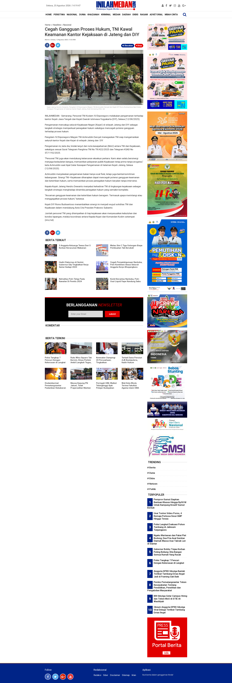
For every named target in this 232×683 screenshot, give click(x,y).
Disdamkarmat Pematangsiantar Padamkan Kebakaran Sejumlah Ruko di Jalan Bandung (55, 388)
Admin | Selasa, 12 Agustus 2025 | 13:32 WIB (60, 40)
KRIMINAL (106, 14)
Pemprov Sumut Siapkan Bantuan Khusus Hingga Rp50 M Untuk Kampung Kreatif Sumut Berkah (166, 503)
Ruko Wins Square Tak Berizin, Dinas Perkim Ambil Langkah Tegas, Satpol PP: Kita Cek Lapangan (81, 362)
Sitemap (126, 675)
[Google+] (52, 45)
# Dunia (151, 473)
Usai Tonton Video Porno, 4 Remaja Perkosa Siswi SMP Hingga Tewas (168, 516)
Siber (105, 675)
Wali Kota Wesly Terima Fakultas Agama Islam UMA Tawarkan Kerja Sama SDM (132, 388)
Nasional (67, 25)
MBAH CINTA (171, 14)
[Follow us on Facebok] (48, 677)
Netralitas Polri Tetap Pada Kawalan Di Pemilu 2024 (72, 280)
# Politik (151, 489)
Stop (139, 45)
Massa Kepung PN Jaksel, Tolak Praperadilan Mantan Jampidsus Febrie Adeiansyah (80, 388)
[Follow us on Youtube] (70, 677)
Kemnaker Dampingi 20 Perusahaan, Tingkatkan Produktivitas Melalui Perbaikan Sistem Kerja (106, 363)
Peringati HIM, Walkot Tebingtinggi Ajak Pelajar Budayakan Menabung (106, 387)
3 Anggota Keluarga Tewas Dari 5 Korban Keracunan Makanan (75, 246)
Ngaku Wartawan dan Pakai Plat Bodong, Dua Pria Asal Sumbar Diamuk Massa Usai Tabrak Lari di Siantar (166, 539)
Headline (57, 25)
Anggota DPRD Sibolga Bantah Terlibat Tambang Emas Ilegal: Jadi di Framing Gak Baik (169, 574)
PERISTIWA (59, 14)
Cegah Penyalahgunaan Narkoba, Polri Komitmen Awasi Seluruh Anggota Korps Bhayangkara (126, 264)
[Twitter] (58, 45)
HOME (49, 14)
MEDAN (116, 14)
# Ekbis (151, 478)
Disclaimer (115, 675)
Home (47, 25)
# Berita (151, 467)
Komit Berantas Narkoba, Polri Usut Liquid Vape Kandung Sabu (125, 280)
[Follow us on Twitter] (55, 677)
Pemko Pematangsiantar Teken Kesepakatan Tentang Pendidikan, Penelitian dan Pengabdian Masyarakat (166, 586)
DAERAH (126, 14)
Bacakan (128, 45)
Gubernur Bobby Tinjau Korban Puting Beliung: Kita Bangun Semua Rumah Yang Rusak (169, 552)
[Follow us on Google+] (63, 677)
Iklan (134, 675)
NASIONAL (72, 14)
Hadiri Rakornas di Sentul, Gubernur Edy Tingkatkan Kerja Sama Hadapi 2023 (73, 264)
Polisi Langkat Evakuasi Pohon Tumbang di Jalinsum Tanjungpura (169, 527)
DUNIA (82, 14)
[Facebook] (47, 45)
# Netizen (152, 483)
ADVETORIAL (156, 14)
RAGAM (144, 14)
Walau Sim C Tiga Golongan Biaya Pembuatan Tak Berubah (126, 246)
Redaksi (97, 675)
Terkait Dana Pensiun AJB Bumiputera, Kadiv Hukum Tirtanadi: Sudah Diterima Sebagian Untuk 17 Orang (132, 363)
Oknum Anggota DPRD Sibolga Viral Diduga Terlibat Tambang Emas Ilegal (169, 610)
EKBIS (135, 14)
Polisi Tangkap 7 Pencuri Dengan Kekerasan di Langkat (55, 360)
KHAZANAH (93, 14)
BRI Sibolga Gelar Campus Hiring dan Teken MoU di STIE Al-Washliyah (170, 599)
